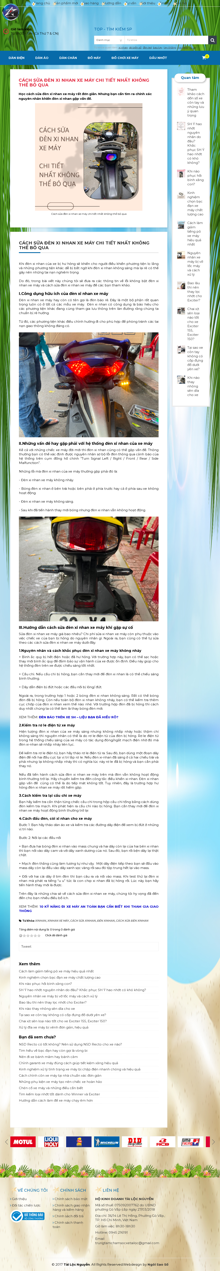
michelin (182, 47)
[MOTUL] (23, 1141)
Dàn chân (68, 58)
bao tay (157, 47)
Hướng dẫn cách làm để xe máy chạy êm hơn (56, 1100)
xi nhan (123, 47)
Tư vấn (130, 3)
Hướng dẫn (112, 3)
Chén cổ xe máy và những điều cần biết (51, 1088)
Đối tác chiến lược (26, 1205)
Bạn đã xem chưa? (37, 1037)
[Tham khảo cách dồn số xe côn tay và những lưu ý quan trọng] (181, 91)
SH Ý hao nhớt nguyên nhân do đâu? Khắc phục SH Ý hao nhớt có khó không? (82, 990)
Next (212, 1141)
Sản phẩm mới (66, 3)
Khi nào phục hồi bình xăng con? (45, 984)
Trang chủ (42, 3)
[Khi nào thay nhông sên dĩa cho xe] (181, 379)
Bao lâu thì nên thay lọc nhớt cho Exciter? (53, 1002)
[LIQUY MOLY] (51, 1141)
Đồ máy (94, 58)
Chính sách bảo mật (70, 1199)
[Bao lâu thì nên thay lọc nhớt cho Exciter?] (181, 285)
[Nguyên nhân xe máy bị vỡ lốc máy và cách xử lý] (181, 255)
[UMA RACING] (190, 1141)
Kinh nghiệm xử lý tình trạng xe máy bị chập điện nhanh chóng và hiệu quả (80, 1069)
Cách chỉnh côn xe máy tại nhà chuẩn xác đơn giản (60, 1075)
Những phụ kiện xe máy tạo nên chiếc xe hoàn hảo (60, 1082)
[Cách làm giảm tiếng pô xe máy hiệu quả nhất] (181, 225)
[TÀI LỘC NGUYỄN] (10, 12)
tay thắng (170, 47)
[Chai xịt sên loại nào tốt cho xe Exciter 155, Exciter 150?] (181, 311)
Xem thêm (29, 964)
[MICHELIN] (106, 1141)
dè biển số (135, 47)
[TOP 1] (79, 1141)
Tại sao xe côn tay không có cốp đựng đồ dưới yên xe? (62, 1015)
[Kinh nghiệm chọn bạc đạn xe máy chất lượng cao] (181, 194)
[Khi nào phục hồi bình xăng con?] (181, 173)
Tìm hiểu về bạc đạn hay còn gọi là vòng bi (53, 1050)
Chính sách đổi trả (69, 1216)
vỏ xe (192, 47)
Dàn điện (16, 58)
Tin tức (164, 3)
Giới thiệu (148, 3)
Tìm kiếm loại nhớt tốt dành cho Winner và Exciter (59, 1094)
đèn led (147, 47)
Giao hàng (90, 3)
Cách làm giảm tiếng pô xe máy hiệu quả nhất (56, 971)
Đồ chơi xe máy (125, 58)
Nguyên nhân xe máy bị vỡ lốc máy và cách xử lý (58, 996)
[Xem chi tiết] (204, 57)
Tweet (26, 946)
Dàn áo (42, 58)
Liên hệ (180, 3)
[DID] (134, 1141)
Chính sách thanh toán (68, 1224)
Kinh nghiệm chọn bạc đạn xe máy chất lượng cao (60, 977)
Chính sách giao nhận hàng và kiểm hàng (71, 1207)
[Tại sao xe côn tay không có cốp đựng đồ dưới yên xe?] (181, 349)
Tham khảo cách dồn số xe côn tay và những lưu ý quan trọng (195, 102)
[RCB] (162, 1141)
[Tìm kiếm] (212, 40)
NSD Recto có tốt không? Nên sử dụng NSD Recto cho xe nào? (70, 1044)
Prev (7, 1141)
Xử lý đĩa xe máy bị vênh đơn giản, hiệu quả (54, 1027)
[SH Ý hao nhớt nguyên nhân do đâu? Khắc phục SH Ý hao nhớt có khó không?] (181, 126)
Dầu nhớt (158, 58)
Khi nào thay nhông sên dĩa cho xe (47, 1009)
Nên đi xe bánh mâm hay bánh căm (48, 1057)
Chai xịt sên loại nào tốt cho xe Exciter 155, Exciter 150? (63, 1021)
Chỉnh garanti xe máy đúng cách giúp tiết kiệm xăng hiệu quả (68, 1063)
